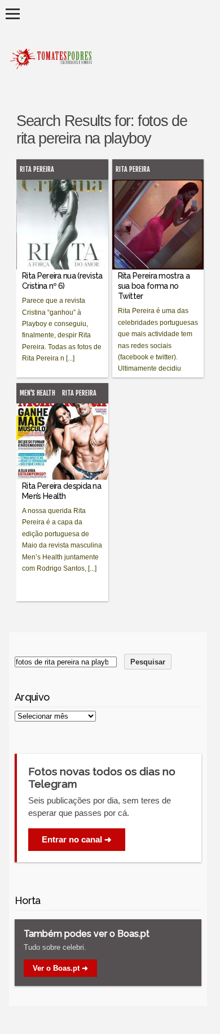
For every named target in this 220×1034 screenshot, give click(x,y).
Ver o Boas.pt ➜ (60, 968)
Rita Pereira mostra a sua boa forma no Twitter (154, 286)
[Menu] (12, 14)
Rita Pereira (37, 169)
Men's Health (37, 393)
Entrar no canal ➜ (77, 839)
